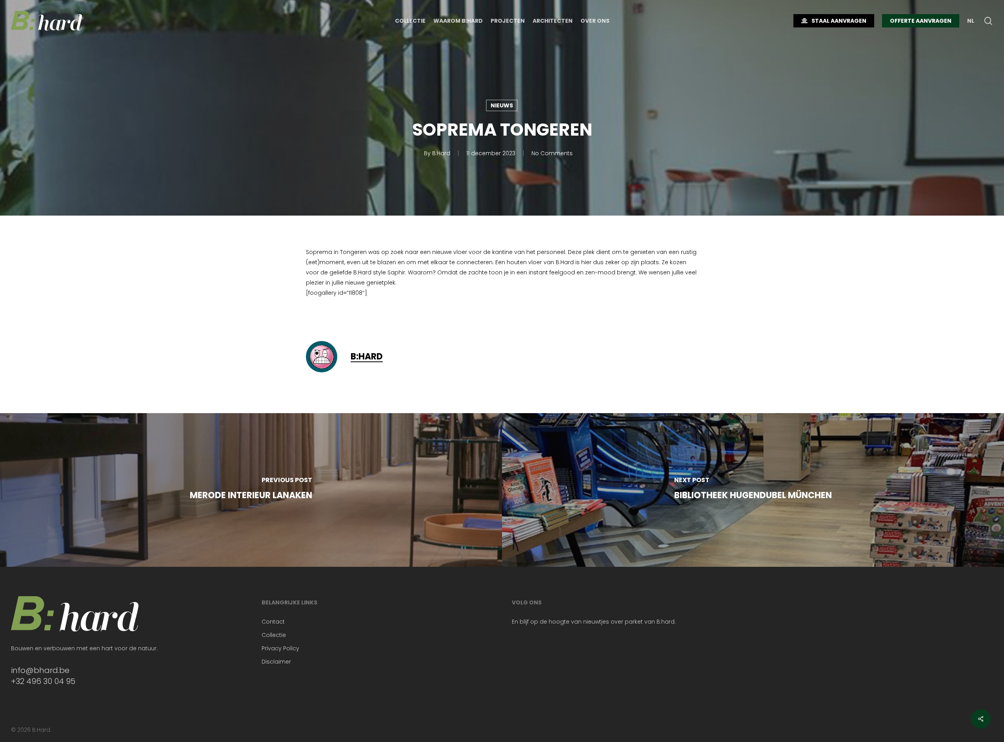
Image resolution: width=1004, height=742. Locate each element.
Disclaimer (276, 662)
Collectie (274, 635)
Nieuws (502, 105)
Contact (273, 622)
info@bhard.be (40, 670)
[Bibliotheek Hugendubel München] (753, 490)
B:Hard (441, 153)
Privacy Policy (280, 648)
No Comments (552, 153)
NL (970, 21)
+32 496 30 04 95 (43, 681)
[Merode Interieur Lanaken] (251, 490)
